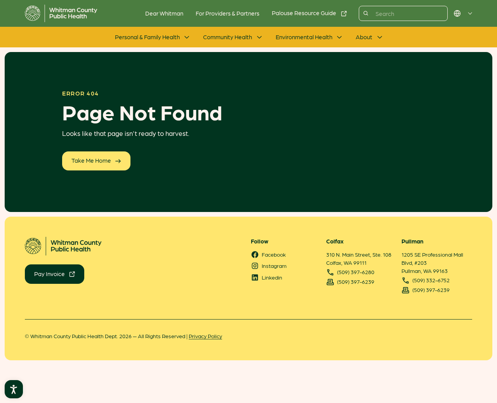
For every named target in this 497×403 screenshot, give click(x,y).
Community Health (227, 37)
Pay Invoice (49, 274)
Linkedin (272, 277)
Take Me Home (91, 160)
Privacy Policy (205, 335)
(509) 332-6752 (431, 279)
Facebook (274, 254)
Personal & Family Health (147, 37)
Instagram (274, 265)
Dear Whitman (164, 13)
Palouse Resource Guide (304, 13)
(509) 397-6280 (355, 271)
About (364, 37)
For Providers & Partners (227, 13)
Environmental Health (304, 37)
